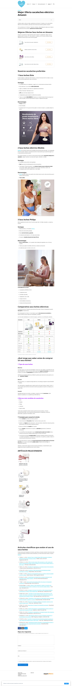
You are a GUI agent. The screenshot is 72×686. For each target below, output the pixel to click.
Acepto (66, 683)
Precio (20, 174)
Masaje (33, 4)
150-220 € (49, 351)
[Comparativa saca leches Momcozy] (23, 504)
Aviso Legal (20, 672)
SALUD (28, 4)
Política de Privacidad (22, 673)
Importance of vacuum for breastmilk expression (38, 605)
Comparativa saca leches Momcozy (23, 511)
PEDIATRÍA (19, 10)
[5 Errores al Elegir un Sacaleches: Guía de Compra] (23, 473)
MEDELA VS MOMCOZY (21, 496)
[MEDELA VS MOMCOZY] (23, 489)
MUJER (49, 4)
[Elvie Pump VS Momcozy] (23, 534)
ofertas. (33, 228)
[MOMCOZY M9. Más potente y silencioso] (23, 458)
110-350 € (39, 351)
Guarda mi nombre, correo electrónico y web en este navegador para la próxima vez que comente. (35, 661)
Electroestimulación (41, 4)
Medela (19, 150)
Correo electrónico (22, 650)
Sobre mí (32, 672)
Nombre (20, 645)
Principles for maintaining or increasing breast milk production (41, 566)
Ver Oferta (49, 42)
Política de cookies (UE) (22, 675)
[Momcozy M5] (23, 520)
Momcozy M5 (22, 525)
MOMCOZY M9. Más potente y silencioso (23, 464)
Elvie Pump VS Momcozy (22, 540)
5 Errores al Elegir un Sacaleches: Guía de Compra (23, 480)
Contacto (19, 674)
